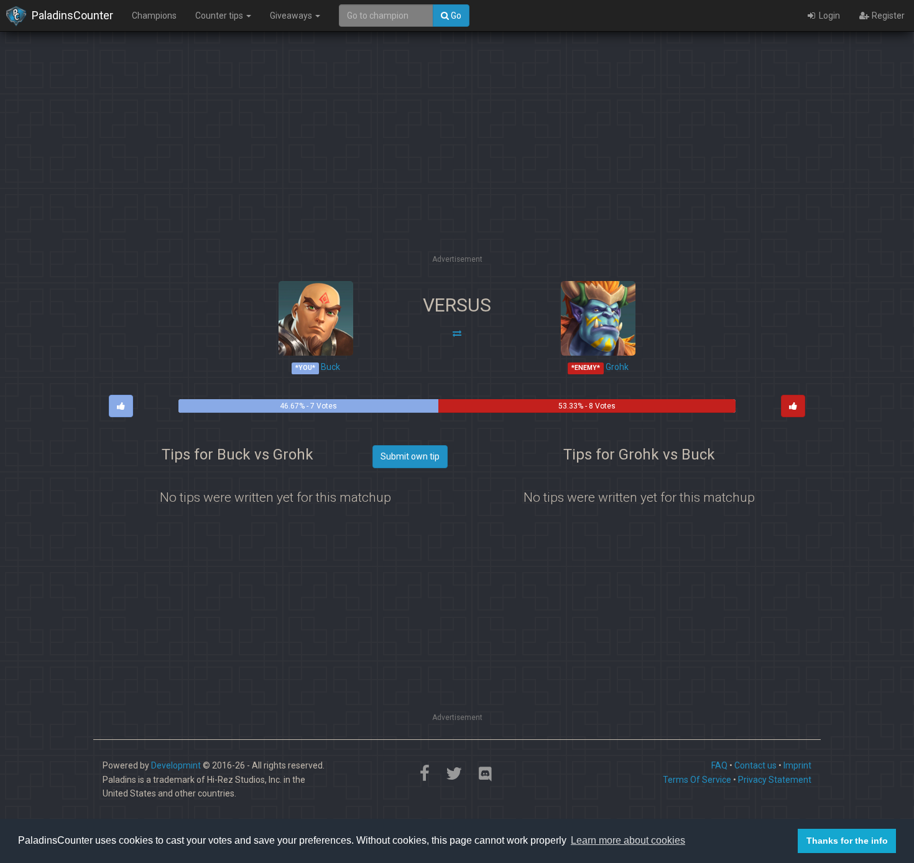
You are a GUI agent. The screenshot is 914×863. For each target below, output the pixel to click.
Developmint (176, 765)
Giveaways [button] (292, 16)
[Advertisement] (457, 165)
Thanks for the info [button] (847, 841)
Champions (154, 16)
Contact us (755, 765)
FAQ (719, 765)
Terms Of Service (697, 780)
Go (455, 16)
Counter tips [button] (220, 16)
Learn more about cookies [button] (628, 840)
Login (828, 16)
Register (887, 16)
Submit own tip (410, 456)
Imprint (797, 765)
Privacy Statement (774, 780)
